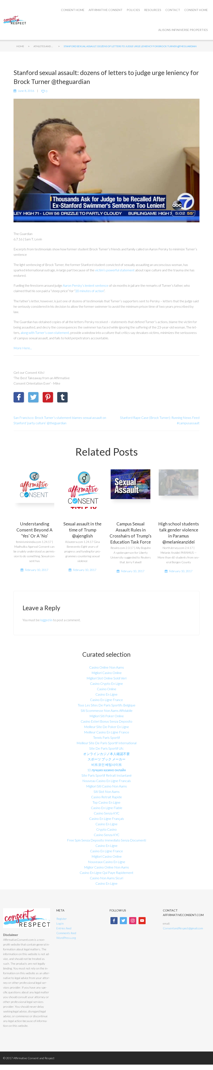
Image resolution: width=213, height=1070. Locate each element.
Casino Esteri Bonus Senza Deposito (106, 721)
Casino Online (106, 689)
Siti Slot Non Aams (107, 791)
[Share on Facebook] (19, 397)
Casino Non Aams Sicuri (106, 878)
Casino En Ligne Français (106, 818)
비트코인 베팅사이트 (106, 764)
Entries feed (63, 928)
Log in (60, 923)
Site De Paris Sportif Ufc (106, 748)
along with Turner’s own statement (45, 333)
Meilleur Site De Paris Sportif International (106, 743)
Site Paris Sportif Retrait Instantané (107, 775)
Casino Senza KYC (106, 813)
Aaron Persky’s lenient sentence (85, 285)
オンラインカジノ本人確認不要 (106, 754)
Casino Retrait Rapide (106, 797)
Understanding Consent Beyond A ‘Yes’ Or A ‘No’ (34, 529)
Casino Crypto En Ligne (106, 683)
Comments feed (66, 933)
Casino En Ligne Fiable (106, 808)
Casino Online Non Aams (106, 667)
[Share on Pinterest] (48, 397)
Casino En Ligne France (106, 700)
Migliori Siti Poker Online (106, 716)
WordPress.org (66, 938)
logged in (46, 620)
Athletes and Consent (43, 46)
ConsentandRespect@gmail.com (183, 928)
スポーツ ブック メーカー (106, 759)
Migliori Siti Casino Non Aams (106, 786)
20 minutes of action (89, 291)
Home (20, 46)
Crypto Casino (106, 829)
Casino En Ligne (106, 694)
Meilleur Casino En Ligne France (106, 732)
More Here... (23, 348)
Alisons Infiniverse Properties (183, 30)
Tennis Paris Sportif (106, 737)
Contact (172, 10)
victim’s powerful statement (115, 270)
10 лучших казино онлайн (106, 770)
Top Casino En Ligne (106, 802)
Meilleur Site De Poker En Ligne (106, 727)
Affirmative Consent (106, 10)
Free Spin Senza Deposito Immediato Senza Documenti (106, 840)
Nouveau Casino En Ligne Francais (106, 781)
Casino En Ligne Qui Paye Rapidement (106, 872)
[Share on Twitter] (33, 397)
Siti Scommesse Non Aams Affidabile (107, 710)
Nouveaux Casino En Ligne (106, 862)
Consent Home (72, 10)
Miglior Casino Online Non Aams (106, 867)
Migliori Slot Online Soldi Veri (106, 678)
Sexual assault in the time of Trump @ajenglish (82, 529)
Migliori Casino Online (107, 673)
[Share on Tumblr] (62, 397)
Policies (133, 10)
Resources (152, 10)
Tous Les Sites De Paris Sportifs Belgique (106, 705)
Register (61, 918)
